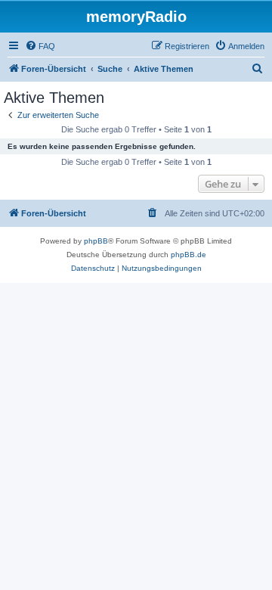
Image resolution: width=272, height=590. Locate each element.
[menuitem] (40, 46)
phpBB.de (188, 254)
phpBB (96, 241)
